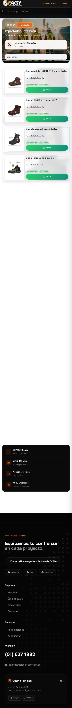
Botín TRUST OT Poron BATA (41, 100)
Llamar (30, 697)
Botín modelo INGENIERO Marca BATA (46, 71)
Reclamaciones (16, 629)
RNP (32, 572)
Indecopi (15, 572)
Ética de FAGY (15, 598)
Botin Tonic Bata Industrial (40, 158)
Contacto (13, 611)
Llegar (16, 697)
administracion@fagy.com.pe (25, 664)
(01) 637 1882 (20, 654)
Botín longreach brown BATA (41, 129)
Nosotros (13, 592)
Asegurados (14, 635)
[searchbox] (36, 11)
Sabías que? (14, 604)
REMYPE (49, 572)
